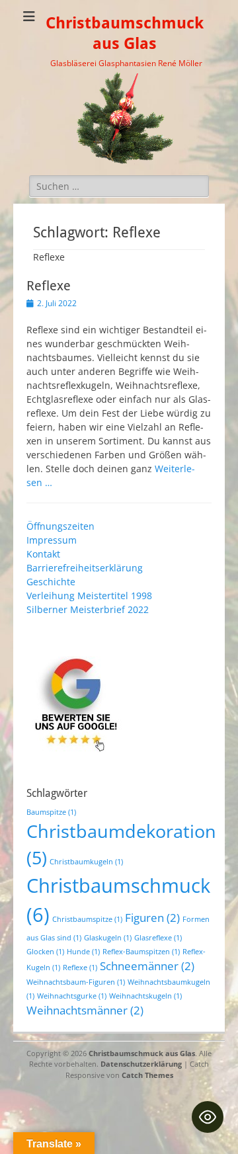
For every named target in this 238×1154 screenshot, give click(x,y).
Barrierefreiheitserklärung (84, 567)
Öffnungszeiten (60, 526)
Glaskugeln (108, 937)
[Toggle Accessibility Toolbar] (207, 1117)
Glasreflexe (158, 937)
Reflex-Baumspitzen (141, 951)
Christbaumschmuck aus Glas (142, 1053)
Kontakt (43, 554)
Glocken (45, 951)
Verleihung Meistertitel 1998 (89, 595)
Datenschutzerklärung (141, 1064)
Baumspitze (51, 812)
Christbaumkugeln (86, 861)
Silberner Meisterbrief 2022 (87, 609)
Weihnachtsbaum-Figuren (75, 982)
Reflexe (48, 286)
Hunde (83, 951)
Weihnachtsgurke (71, 996)
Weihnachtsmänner (84, 1010)
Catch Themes (147, 1075)
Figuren (152, 917)
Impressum (51, 540)
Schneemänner (147, 965)
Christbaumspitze (87, 919)
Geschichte (50, 581)
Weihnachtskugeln (145, 996)
